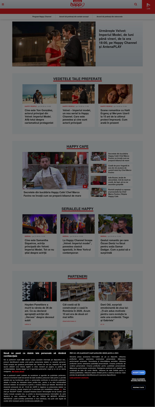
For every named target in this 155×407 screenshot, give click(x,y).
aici (61, 389)
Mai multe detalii (18, 371)
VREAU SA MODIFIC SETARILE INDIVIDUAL (138, 379)
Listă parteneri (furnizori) (79, 378)
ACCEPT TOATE (138, 372)
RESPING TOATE (138, 387)
